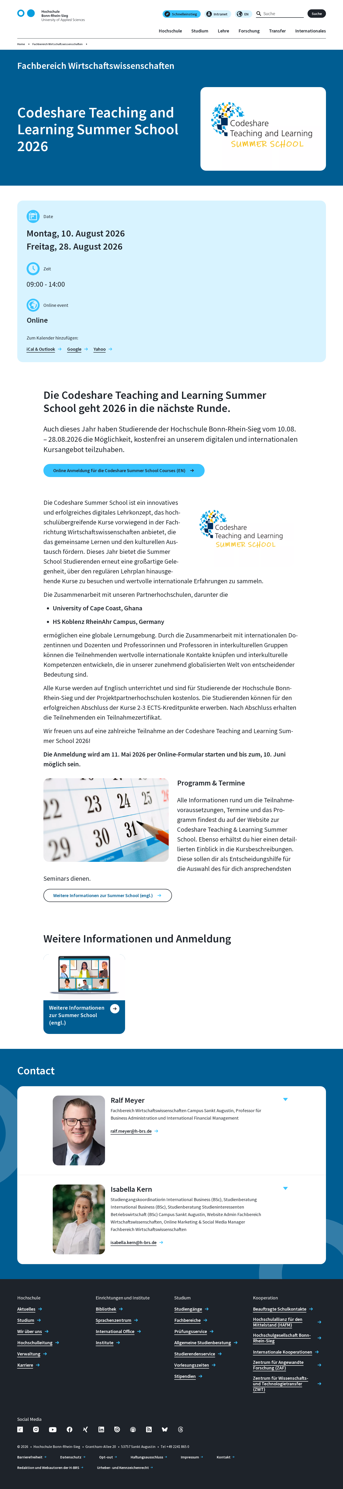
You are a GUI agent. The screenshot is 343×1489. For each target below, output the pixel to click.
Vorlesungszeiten (191, 1365)
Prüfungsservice (190, 1331)
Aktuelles (26, 1309)
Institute (104, 1342)
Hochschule (170, 31)
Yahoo (100, 349)
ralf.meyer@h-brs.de (131, 1131)
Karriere (25, 1365)
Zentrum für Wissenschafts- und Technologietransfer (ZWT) (280, 1383)
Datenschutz (70, 1457)
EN (246, 14)
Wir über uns (29, 1331)
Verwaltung (28, 1354)
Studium (199, 31)
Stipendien (185, 1376)
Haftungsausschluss (147, 1457)
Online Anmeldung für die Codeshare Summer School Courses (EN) (119, 470)
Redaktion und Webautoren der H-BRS (48, 1467)
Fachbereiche (187, 1320)
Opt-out (106, 1457)
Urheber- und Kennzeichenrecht (123, 1467)
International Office (115, 1331)
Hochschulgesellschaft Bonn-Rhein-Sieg (282, 1338)
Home (21, 44)
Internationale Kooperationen (282, 1352)
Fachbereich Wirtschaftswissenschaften (57, 44)
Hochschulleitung (34, 1342)
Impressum (190, 1457)
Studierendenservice (194, 1354)
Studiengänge (188, 1309)
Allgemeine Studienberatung (202, 1342)
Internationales (310, 31)
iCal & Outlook (41, 349)
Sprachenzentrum (113, 1320)
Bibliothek (106, 1309)
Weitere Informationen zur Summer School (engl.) (103, 895)
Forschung (249, 31)
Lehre (223, 31)
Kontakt (224, 1457)
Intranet (221, 14)
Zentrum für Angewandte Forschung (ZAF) (278, 1365)
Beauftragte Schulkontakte (279, 1309)
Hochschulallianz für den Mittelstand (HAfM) (277, 1322)
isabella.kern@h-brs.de (134, 1242)
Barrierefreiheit (29, 1457)
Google (74, 349)
